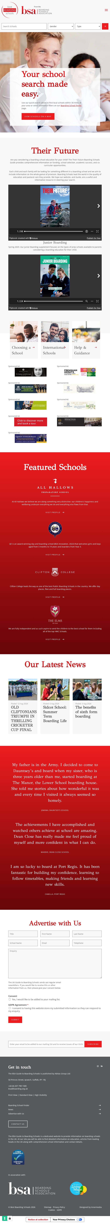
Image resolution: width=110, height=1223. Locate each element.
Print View (12, 1095)
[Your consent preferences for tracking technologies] (9, 1218)
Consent (12, 996)
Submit (15, 1020)
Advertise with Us (16, 1113)
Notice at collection (38, 1219)
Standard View (25, 1095)
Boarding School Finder (71, 105)
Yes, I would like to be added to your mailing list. (36, 999)
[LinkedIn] (101, 1066)
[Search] (105, 26)
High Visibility (41, 1095)
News (10, 1109)
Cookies (51, 1210)
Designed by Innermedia (91, 1207)
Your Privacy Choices (64, 1219)
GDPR (59, 1210)
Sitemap (47, 1207)
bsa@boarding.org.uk (18, 1088)
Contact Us (17, 1124)
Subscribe (93, 1044)
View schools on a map (38, 116)
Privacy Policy (59, 1207)
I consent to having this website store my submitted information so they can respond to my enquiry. (54, 1010)
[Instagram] (98, 1066)
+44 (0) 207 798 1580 (17, 1086)
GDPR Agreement (18, 1005)
